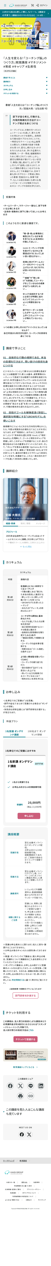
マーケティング (8, 1160)
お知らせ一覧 (12, 1182)
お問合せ (30, 1200)
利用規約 (14, 1193)
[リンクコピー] (30, 1096)
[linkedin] (41, 1086)
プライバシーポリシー (35, 1189)
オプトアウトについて (30, 1193)
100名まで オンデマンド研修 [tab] (37, 732)
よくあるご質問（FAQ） (13, 1200)
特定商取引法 (18, 980)
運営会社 (25, 1182)
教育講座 (23, 1160)
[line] (30, 1086)
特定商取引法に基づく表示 (24, 1186)
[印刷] (20, 1096)
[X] (29, 1134)
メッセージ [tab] (40, 523)
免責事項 (38, 1182)
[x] (20, 1086)
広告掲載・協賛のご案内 (14, 1189)
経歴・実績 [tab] (10, 523)
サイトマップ (42, 1200)
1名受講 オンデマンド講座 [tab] (14, 732)
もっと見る (27, 546)
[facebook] (10, 1086)
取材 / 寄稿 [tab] (25, 523)
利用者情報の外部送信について (24, 1196)
